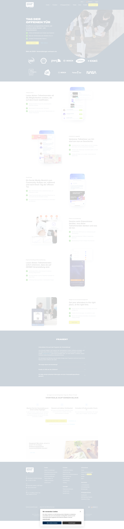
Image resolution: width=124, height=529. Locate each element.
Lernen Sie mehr (46, 519)
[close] (80, 511)
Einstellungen (72, 523)
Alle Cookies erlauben (52, 523)
